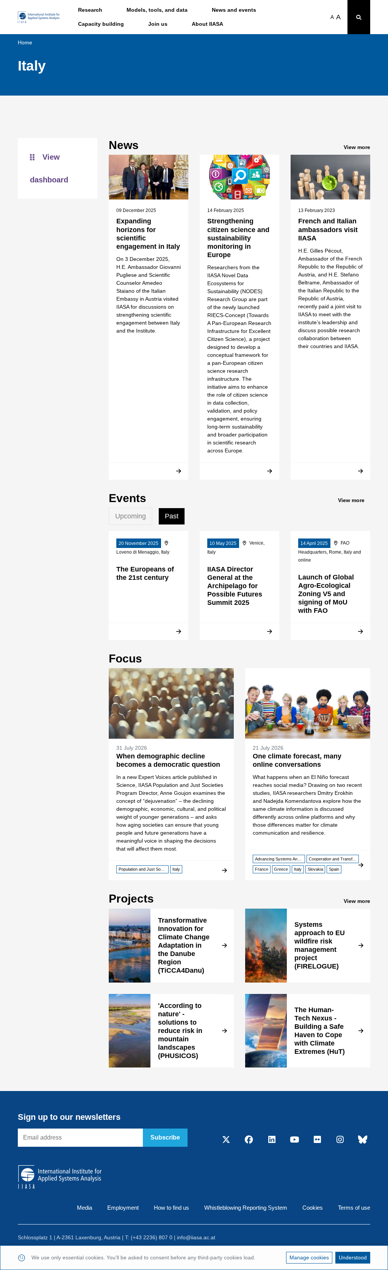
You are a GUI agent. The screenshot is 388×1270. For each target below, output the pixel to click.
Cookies (312, 1207)
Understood (353, 1257)
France (261, 869)
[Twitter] (226, 1140)
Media (84, 1207)
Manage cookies (309, 1257)
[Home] (39, 17)
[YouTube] (294, 1140)
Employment (123, 1207)
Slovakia (315, 869)
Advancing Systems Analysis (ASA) (280, 859)
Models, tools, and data (157, 10)
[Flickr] (317, 1140)
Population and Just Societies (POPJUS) (144, 869)
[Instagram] (339, 1140)
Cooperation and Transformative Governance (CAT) (334, 859)
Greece (281, 869)
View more (357, 147)
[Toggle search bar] (358, 17)
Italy (176, 869)
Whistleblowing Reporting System (245, 1207)
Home (25, 42)
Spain (334, 869)
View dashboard (49, 168)
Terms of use (354, 1207)
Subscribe (165, 1137)
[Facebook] (249, 1140)
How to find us (171, 1207)
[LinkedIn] (271, 1140)
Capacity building (101, 24)
